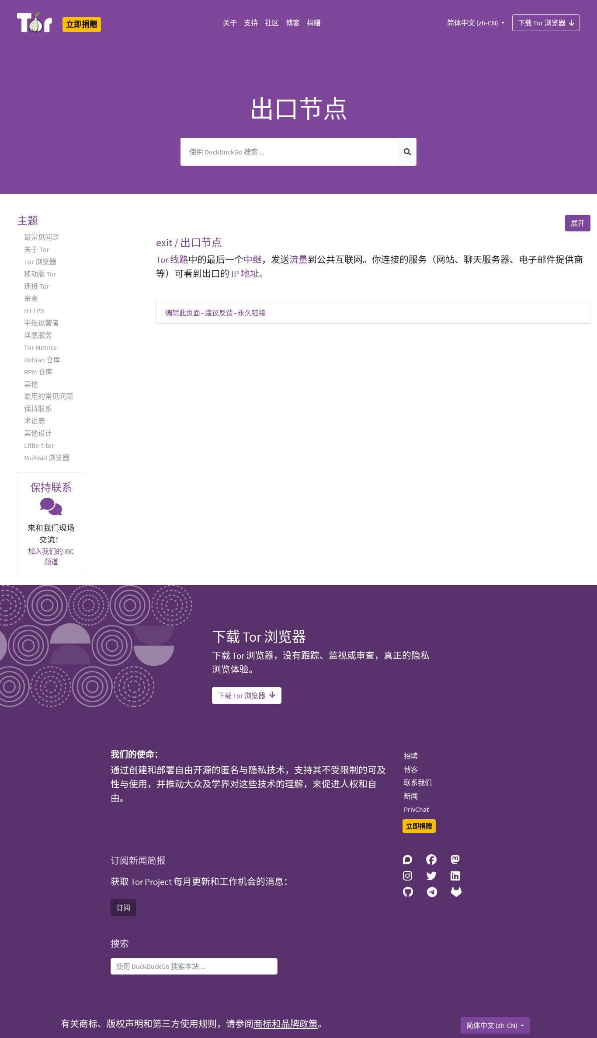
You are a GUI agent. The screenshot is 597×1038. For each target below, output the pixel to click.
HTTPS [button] (34, 310)
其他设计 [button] (38, 433)
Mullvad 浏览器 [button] (46, 457)
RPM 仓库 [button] (38, 371)
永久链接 (252, 312)
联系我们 (418, 782)
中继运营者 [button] (41, 322)
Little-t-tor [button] (39, 445)
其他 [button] (31, 384)
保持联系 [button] (38, 408)
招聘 (411, 755)
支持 (251, 22)
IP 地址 (245, 274)
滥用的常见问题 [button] (48, 396)
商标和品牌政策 (285, 1024)
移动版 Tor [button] (40, 273)
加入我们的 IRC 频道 (51, 556)
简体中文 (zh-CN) (473, 22)
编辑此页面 (182, 312)
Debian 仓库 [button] (42, 359)
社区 (272, 22)
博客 (293, 22)
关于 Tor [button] (36, 249)
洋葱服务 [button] (38, 335)
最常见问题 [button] (41, 237)
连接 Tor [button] (36, 286)
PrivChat (416, 809)
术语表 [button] (34, 420)
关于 (230, 22)
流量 (298, 260)
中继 (252, 260)
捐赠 (314, 22)
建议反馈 (219, 312)
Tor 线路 (172, 260)
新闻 (411, 796)
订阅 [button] (123, 907)
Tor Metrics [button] (40, 347)
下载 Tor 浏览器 (542, 22)
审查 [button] (31, 298)
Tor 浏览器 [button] (40, 261)
